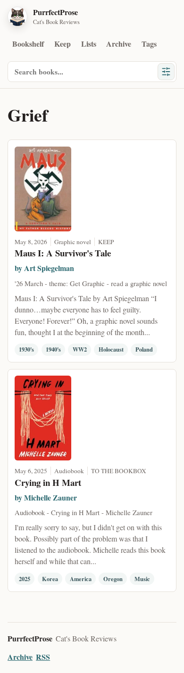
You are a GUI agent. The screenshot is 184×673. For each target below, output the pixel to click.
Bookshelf (28, 43)
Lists (88, 43)
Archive (118, 43)
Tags (149, 43)
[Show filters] (166, 71)
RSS (43, 656)
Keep (62, 43)
